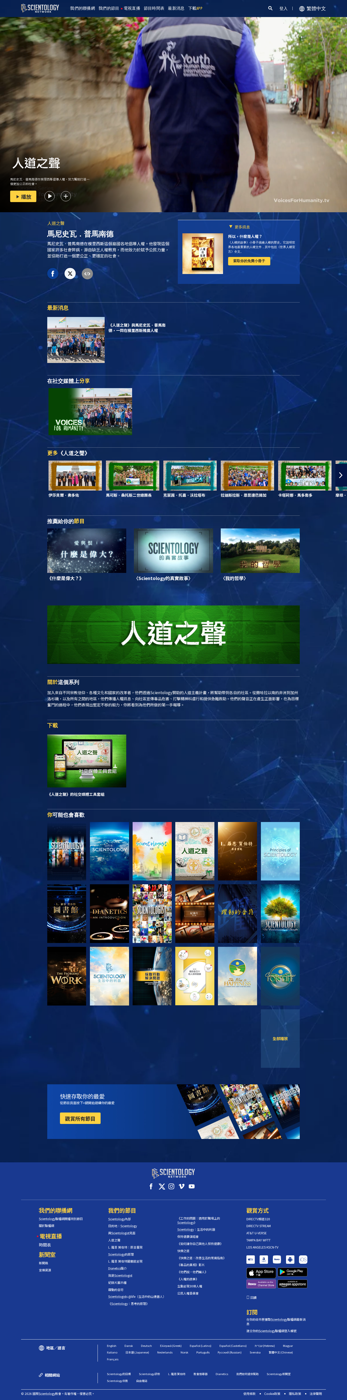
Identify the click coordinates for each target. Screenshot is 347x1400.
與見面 (121, 1233)
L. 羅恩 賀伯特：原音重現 (125, 1247)
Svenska (255, 1352)
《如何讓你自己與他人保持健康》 (200, 1244)
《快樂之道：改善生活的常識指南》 (201, 1258)
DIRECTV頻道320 (258, 1219)
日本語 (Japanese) (137, 1352)
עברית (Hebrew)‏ (265, 1346)
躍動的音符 (115, 1290)
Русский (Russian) (230, 1352)
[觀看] (280, 851)
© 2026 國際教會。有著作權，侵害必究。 (58, 1393)
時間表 (45, 1245)
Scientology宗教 (117, 1381)
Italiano (112, 1352)
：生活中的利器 (196, 1229)
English (111, 1346)
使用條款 (249, 1393)
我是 (120, 1275)
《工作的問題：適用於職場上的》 (198, 1220)
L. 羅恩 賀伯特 (176, 1374)
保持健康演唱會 (188, 1237)
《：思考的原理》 (128, 1304)
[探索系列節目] (66, 851)
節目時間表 (154, 8)
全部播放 (280, 1038)
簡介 (117, 1268)
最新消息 (176, 8)
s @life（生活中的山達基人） (137, 1297)
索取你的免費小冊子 (249, 260)
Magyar (288, 1346)
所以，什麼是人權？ (245, 236)
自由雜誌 (141, 1381)
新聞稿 (43, 1263)
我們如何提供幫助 (247, 1374)
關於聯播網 (46, 1226)
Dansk (128, 1346)
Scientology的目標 (119, 1374)
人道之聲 (56, 223)
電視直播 (132, 8)
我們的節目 (109, 8)
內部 (119, 1219)
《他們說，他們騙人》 (192, 1272)
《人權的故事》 (188, 1279)
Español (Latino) (200, 1346)
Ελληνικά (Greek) (171, 1346)
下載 (195, 8)
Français (112, 1359)
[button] (6, 475)
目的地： (122, 1226)
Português (203, 1352)
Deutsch (146, 1346)
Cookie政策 (272, 1393)
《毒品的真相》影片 (191, 1265)
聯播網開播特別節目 (61, 1219)
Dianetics (222, 1374)
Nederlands (164, 1352)
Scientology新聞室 (279, 1374)
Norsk (184, 1352)
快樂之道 (183, 1251)
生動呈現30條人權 (189, 1286)
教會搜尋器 (201, 1374)
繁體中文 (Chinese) (281, 1352)
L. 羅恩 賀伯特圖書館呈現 (125, 1261)
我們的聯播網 (82, 8)
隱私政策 (295, 1393)
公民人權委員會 (188, 1293)
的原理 (121, 1254)
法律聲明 (316, 1393)
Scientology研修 (149, 1374)
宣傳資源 (45, 1270)
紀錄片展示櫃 (117, 1283)
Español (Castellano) (233, 1346)
